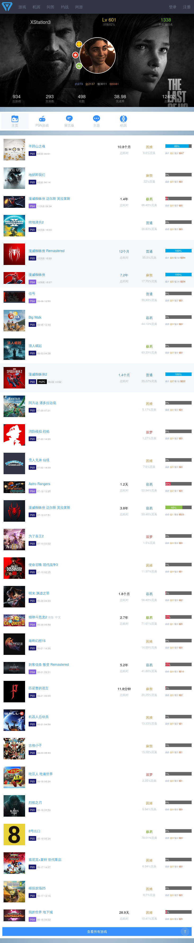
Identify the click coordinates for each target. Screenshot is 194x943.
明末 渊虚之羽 (39, 593)
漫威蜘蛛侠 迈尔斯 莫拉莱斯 (49, 198)
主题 (96, 125)
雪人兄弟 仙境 (39, 459)
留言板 (69, 125)
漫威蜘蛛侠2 (38, 374)
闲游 (79, 6)
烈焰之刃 (35, 802)
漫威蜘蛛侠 (37, 274)
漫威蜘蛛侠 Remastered (47, 250)
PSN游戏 (42, 125)
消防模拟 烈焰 (39, 431)
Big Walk (35, 317)
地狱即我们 (37, 174)
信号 (32, 293)
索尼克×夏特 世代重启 (45, 859)
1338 (166, 19)
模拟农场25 (37, 888)
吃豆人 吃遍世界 (41, 773)
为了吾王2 (36, 535)
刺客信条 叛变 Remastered (49, 664)
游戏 (22, 6)
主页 (15, 125)
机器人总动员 (38, 716)
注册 (187, 6)
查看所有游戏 (97, 931)
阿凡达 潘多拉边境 (42, 402)
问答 (50, 6)
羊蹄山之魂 (37, 146)
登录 (172, 6)
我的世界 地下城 (41, 911)
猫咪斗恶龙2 (38, 616)
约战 (65, 6)
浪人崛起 (35, 345)
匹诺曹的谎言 (38, 688)
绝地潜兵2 (36, 222)
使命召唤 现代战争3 (43, 564)
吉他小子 (35, 745)
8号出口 (34, 830)
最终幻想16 (37, 640)
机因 (36, 6)
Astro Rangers (39, 483)
